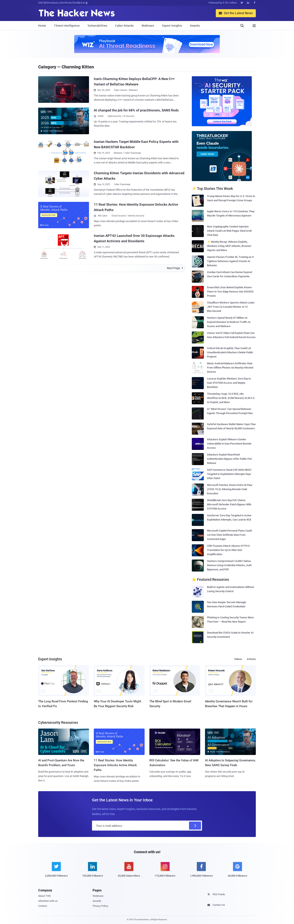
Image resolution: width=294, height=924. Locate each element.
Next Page (175, 268)
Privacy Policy (100, 905)
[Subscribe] (195, 826)
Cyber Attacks (124, 25)
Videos (238, 659)
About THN (44, 895)
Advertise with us (48, 900)
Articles (251, 659)
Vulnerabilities (97, 25)
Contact (42, 905)
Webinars (148, 25)
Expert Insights (172, 25)
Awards (195, 25)
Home (42, 25)
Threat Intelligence (67, 25)
